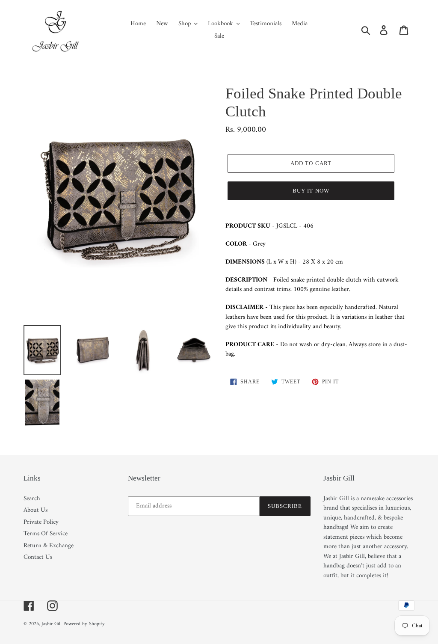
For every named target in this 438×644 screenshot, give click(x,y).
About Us (35, 510)
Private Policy (41, 522)
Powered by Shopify (84, 624)
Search (32, 499)
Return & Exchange (49, 546)
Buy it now (311, 190)
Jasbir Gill (51, 624)
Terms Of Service (46, 534)
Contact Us (38, 557)
